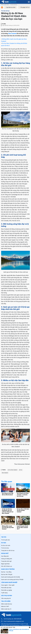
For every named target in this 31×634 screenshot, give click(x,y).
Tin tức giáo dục (5, 540)
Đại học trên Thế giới (6, 574)
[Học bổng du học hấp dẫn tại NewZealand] (8, 490)
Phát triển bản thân (6, 587)
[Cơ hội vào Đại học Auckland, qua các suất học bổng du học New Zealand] (8, 507)
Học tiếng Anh (5, 556)
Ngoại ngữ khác (5, 563)
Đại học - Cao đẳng (6, 572)
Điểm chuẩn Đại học (6, 604)
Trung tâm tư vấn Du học (7, 550)
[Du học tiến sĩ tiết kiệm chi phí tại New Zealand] (23, 507)
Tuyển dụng (4, 592)
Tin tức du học (13, 4)
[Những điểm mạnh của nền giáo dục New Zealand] (8, 523)
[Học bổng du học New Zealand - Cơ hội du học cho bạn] (23, 490)
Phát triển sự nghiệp (6, 590)
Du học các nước (5, 545)
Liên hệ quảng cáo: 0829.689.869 (12, 619)
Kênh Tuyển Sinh (5, 4)
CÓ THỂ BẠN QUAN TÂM (8, 627)
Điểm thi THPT (5, 606)
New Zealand (12, 33)
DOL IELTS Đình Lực (6, 566)
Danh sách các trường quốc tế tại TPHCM (12, 579)
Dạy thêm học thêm (10, 7)
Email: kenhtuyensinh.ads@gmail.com (14, 621)
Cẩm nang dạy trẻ (6, 598)
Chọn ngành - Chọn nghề (7, 585)
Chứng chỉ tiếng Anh (6, 558)
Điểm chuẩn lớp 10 (6, 609)
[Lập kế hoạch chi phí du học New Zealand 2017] (23, 523)
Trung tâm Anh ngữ (6, 561)
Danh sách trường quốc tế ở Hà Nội (10, 577)
